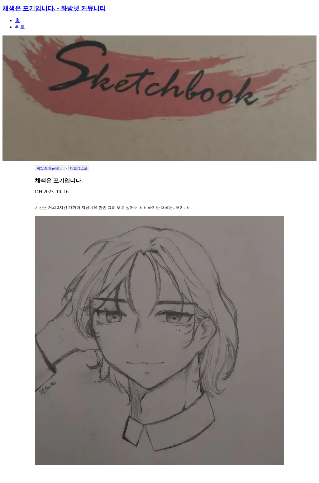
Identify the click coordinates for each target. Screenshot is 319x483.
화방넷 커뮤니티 (49, 168)
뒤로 (20, 27)
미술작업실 (78, 168)
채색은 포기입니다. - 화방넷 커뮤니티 (54, 8)
